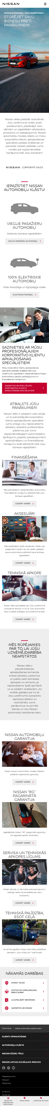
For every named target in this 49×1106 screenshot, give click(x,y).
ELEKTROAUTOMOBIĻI (23, 295)
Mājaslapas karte (8, 1076)
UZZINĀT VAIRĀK (22, 504)
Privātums (6, 1092)
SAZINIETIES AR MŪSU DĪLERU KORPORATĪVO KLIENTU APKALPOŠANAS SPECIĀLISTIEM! (19, 388)
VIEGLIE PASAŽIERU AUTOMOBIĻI (23, 241)
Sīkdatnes (6, 1095)
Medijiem (5, 1080)
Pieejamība (6, 1083)
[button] (45, 4)
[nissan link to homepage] (11, 4)
